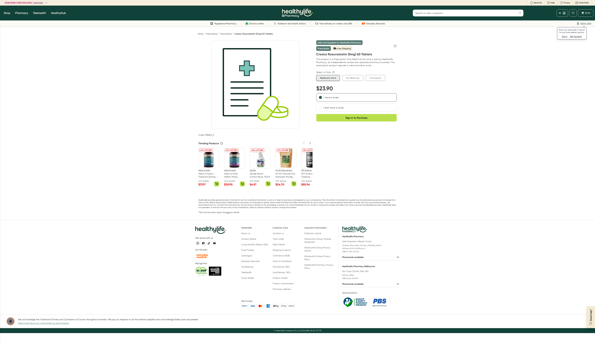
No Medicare (352, 78)
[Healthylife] (297, 13)
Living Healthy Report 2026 (254, 244)
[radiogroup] (356, 102)
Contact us (278, 233)
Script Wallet (247, 278)
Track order (278, 239)
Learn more (38, 3)
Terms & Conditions (282, 261)
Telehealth (246, 272)
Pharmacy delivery (282, 289)
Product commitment (283, 283)
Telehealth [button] (39, 13)
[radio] (320, 97)
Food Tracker (247, 250)
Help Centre (279, 244)
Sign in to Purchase (356, 117)
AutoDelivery (247, 267)
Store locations (349, 292)
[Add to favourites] (395, 46)
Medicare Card (328, 78)
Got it (564, 36)
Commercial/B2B (281, 255)
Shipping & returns (282, 250)
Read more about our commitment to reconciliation (43, 323)
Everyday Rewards (250, 261)
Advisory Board (248, 239)
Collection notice (312, 233)
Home (200, 33)
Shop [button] (7, 13)
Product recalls (280, 278)
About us (245, 233)
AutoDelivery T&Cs (282, 272)
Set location (576, 36)
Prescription (212, 33)
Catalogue (246, 255)
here (228, 212)
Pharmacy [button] (21, 13)
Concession (375, 78)
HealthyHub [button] (58, 13)
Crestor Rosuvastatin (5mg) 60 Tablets (253, 33)
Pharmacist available (353, 257)
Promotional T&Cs (281, 267)
